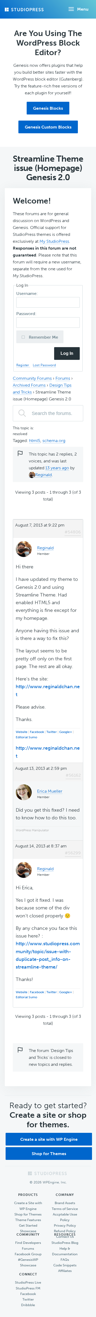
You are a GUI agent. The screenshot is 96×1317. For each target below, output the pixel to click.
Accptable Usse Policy (65, 1217)
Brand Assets (65, 1203)
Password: (27, 313)
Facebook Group (28, 1254)
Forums (62, 378)
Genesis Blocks (48, 108)
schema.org (53, 440)
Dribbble (28, 1305)
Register (23, 365)
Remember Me (43, 337)
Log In (67, 353)
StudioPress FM (28, 1288)
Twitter (51, 732)
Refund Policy (65, 1231)
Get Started (28, 1225)
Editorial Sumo (26, 737)
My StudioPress (54, 241)
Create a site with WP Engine (49, 1139)
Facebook (37, 732)
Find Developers (28, 1243)
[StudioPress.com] (25, 9)
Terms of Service (65, 1209)
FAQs (65, 1260)
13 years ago (57, 467)
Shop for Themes (49, 1153)
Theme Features (28, 1220)
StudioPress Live (28, 1282)
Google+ (65, 732)
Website (21, 732)
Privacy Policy (65, 1225)
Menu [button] (83, 9)
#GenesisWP (28, 1260)
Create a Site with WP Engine (28, 1205)
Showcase (28, 1231)
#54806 (73, 531)
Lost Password (44, 365)
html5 (34, 440)
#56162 (73, 775)
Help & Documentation (65, 1251)
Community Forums (32, 378)
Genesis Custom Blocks (48, 127)
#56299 (73, 852)
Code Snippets (65, 1265)
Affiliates (65, 1271)
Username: (27, 293)
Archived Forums (29, 385)
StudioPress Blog (64, 1243)
